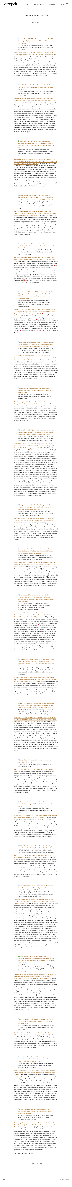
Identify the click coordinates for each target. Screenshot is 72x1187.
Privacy (4, 1182)
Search (4, 1179)
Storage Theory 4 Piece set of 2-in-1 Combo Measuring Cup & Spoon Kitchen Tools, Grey (34, 770)
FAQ (62, 4)
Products (53, 4)
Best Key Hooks (39, 4)
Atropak (67, 1179)
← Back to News (36, 1163)
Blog (28, 4)
